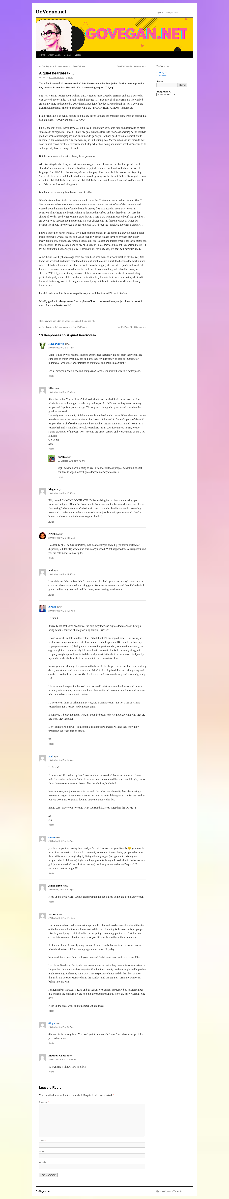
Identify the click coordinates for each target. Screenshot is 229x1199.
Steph (51, 1023)
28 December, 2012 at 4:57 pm (62, 1059)
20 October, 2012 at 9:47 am (61, 347)
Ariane (52, 606)
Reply (51, 375)
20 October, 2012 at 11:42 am (61, 537)
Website (42, 1162)
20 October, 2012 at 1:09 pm (61, 760)
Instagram (163, 72)
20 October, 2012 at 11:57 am (61, 574)
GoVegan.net (51, 11)
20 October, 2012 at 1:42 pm (61, 840)
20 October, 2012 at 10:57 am (61, 493)
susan (51, 837)
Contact (67, 54)
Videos (78, 54)
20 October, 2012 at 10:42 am (71, 460)
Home (42, 54)
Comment (44, 1101)
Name (42, 1140)
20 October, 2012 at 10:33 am (61, 392)
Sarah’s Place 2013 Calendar (131, 66)
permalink (89, 320)
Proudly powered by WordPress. (173, 1191)
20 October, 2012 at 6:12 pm (61, 889)
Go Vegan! (66, 320)
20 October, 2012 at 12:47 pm (61, 610)
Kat (50, 756)
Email (42, 1151)
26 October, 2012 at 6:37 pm (61, 1027)
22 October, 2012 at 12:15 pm (61, 917)
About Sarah (54, 54)
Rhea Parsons (56, 343)
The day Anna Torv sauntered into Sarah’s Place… (63, 66)
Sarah (70, 77)
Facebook (163, 75)
